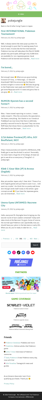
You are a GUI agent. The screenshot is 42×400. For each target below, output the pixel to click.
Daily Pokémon (11, 358)
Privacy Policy (9, 384)
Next (36, 239)
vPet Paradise (11, 363)
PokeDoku (9, 346)
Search (35, 245)
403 (31, 239)
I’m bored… (7, 67)
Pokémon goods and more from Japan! (21, 293)
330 (17, 239)
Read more (35, 59)
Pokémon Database (13, 343)
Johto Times (10, 352)
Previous (5, 239)
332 (25, 239)
